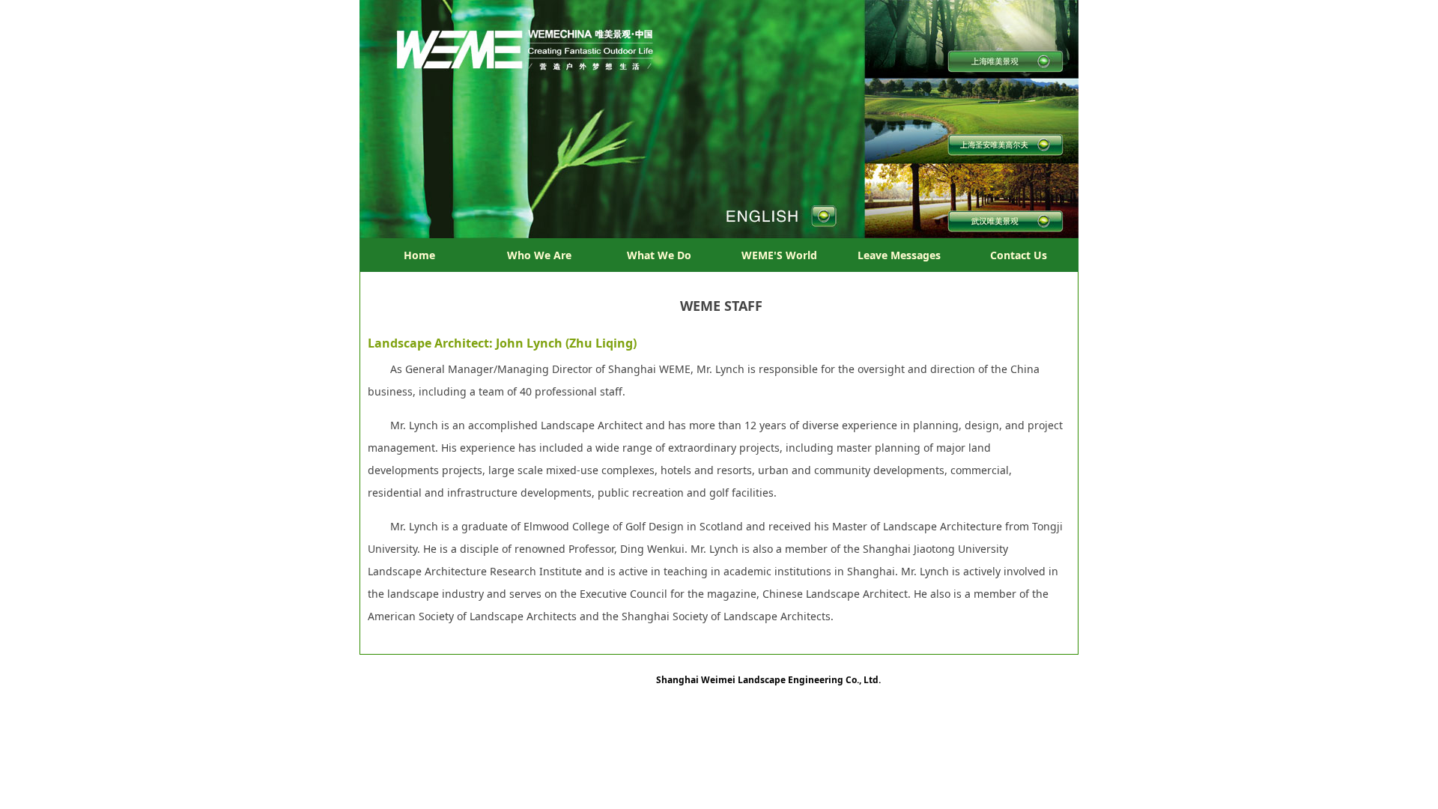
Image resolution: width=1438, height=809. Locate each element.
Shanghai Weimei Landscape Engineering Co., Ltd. (768, 679)
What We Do (659, 255)
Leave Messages (899, 255)
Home (419, 255)
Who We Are (539, 255)
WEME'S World (779, 255)
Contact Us (1018, 255)
